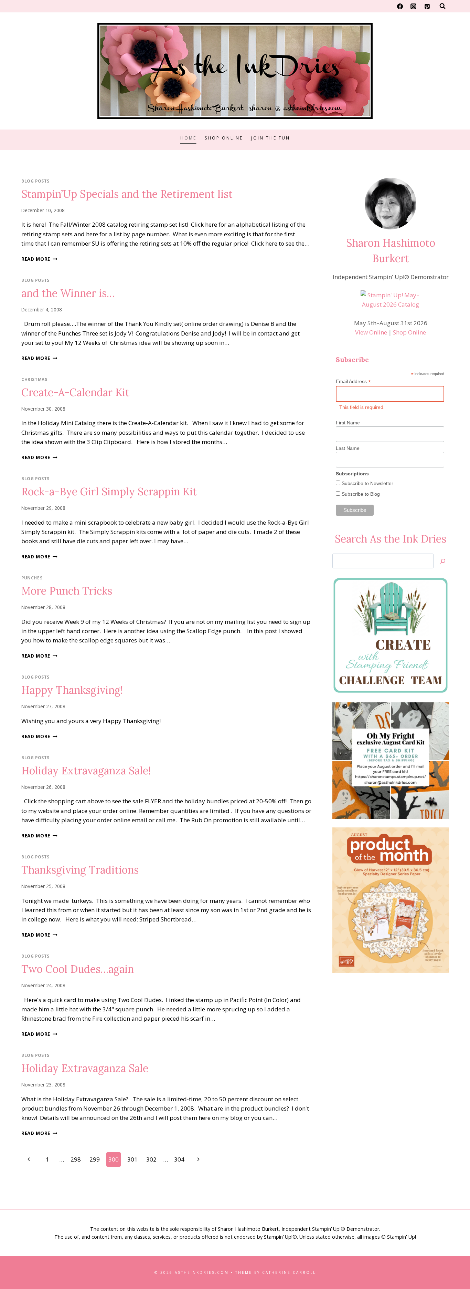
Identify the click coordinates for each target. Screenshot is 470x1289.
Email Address (353, 381)
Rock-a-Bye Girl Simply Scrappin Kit (109, 491)
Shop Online (224, 138)
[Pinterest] (427, 6)
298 (76, 1159)
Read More (39, 259)
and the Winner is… (68, 293)
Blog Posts (35, 181)
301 (132, 1159)
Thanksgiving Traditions (80, 869)
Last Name (348, 448)
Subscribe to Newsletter (366, 483)
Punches (31, 577)
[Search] (443, 561)
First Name (348, 422)
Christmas (34, 379)
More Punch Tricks (66, 590)
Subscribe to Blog (360, 494)
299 (94, 1159)
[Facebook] (400, 6)
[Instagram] (413, 6)
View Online (371, 332)
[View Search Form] (442, 6)
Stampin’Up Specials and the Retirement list (127, 193)
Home (188, 138)
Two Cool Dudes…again (77, 969)
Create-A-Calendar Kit (75, 392)
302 (151, 1159)
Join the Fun (270, 138)
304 (179, 1159)
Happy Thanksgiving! (72, 690)
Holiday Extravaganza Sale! (86, 770)
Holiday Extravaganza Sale (84, 1068)
